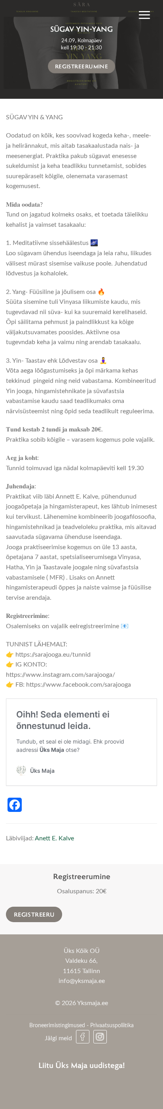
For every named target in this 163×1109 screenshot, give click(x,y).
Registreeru (34, 914)
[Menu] (144, 14)
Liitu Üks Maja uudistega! (81, 1065)
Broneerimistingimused (57, 1025)
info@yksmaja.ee (82, 981)
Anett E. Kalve (54, 838)
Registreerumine (81, 66)
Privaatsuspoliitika (112, 1025)
